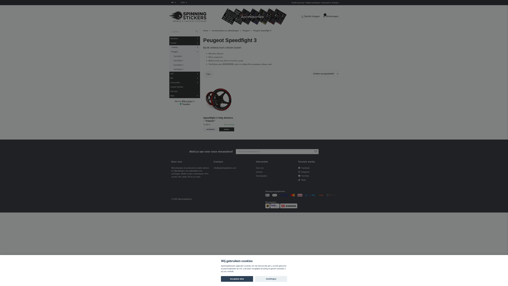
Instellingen (271, 279)
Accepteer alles (237, 279)
